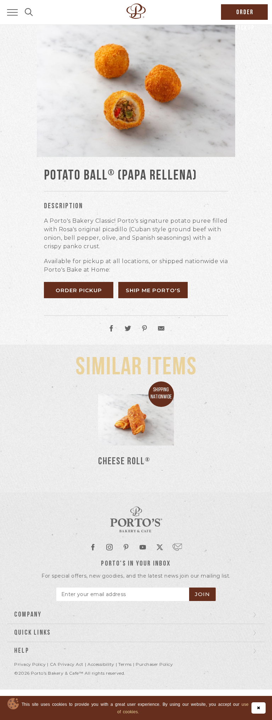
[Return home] (136, 16)
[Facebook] (111, 329)
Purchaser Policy (154, 664)
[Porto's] (136, 519)
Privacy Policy (30, 664)
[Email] (161, 329)
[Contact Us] (177, 546)
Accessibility (100, 664)
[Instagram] (109, 548)
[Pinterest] (144, 329)
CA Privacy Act (67, 664)
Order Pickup (79, 290)
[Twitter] (128, 329)
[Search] (29, 13)
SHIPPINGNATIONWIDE (161, 393)
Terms (125, 664)
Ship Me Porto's (153, 290)
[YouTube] (143, 548)
